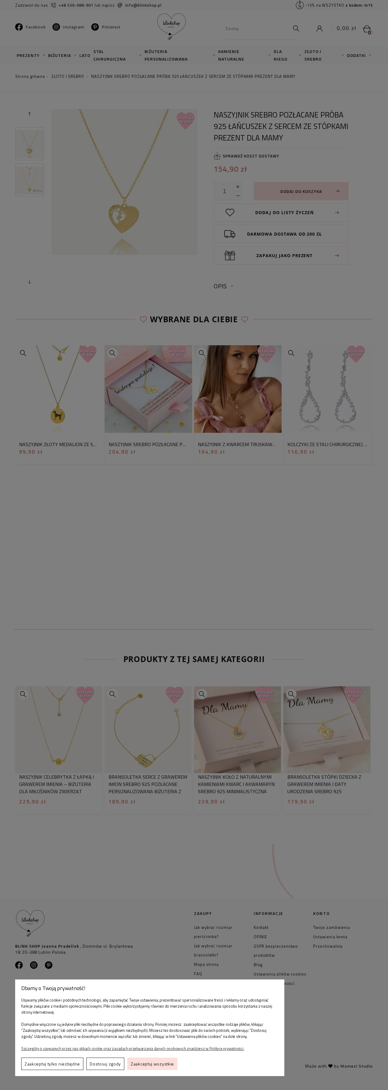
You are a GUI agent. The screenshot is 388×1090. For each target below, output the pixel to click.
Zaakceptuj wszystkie (152, 1064)
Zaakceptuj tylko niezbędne (52, 1064)
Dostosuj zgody (105, 1064)
